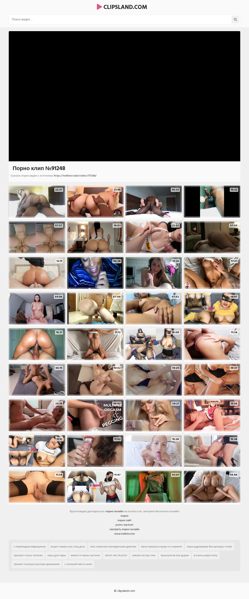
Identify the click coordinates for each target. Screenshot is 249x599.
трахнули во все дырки (174, 555)
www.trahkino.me (124, 533)
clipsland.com (124, 7)
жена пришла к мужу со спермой (161, 546)
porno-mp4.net (124, 525)
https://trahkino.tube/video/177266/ (75, 175)
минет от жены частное (85, 555)
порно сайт (124, 520)
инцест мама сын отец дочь (68, 546)
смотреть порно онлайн (124, 529)
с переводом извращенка (30, 546)
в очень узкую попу (205, 555)
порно (124, 516)
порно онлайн (114, 511)
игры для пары (56, 555)
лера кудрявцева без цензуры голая (209, 546)
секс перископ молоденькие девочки (113, 546)
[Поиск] (235, 19)
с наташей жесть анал (78, 564)
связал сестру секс (144, 555)
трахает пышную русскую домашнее (37, 564)
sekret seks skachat (116, 555)
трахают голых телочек (28, 555)
